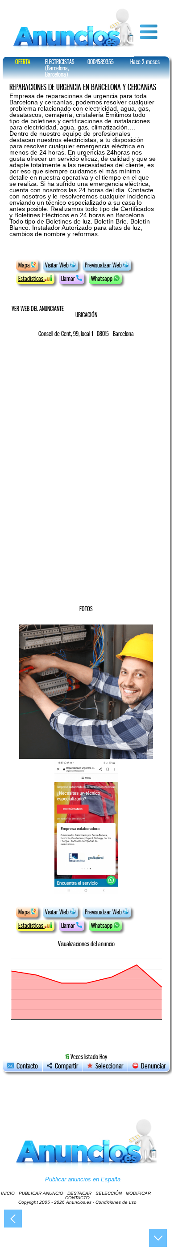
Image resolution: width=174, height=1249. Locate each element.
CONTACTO (77, 1197)
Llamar (68, 279)
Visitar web (57, 265)
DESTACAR (79, 1193)
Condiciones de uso (116, 1202)
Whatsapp (102, 279)
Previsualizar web (104, 265)
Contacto (26, 1066)
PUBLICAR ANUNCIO (41, 1193)
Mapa (24, 265)
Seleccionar (109, 1066)
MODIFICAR (138, 1193)
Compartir (65, 1066)
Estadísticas (31, 279)
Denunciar (152, 1066)
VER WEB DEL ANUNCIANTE (38, 309)
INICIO (8, 1193)
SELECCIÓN (108, 1193)
